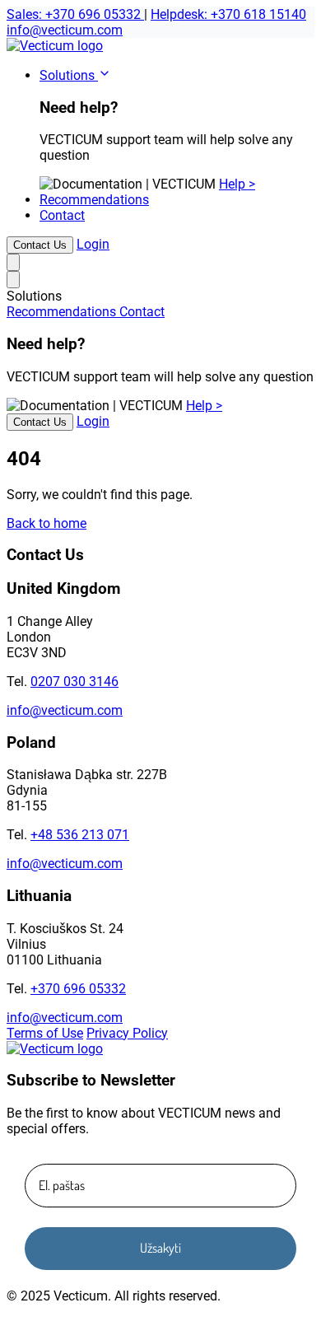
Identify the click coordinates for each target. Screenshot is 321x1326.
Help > (237, 184)
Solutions (69, 75)
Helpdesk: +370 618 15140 (228, 14)
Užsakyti (160, 1248)
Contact (62, 215)
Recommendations (94, 200)
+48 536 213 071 (79, 835)
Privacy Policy (127, 1033)
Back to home (46, 523)
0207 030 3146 (74, 681)
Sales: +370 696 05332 (75, 14)
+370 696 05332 (78, 989)
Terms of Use (45, 1033)
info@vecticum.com (65, 30)
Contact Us (40, 245)
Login (93, 244)
